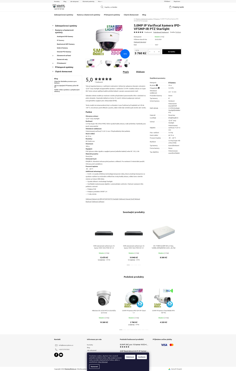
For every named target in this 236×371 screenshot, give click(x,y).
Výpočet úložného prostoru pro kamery (65, 82)
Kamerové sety (62, 59)
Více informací (103, 362)
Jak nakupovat (74, 1)
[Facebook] (56, 355)
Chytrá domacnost (63, 71)
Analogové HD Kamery (65, 36)
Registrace (177, 1)
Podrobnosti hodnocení (161, 32)
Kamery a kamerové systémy (64, 31)
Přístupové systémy (64, 67)
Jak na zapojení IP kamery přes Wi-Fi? (66, 86)
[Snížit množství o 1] (149, 51)
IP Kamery (60, 40)
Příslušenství (61, 63)
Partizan (178, 32)
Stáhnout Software (98, 201)
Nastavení (94, 366)
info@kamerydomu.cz (66, 345)
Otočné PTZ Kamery (64, 52)
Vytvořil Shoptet (176, 369)
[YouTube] (61, 355)
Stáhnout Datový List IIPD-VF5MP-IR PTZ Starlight (102, 199)
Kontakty (57, 1)
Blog (65, 1)
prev (87, 243)
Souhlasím (141, 357)
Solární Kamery (62, 48)
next (180, 243)
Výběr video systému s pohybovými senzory (67, 90)
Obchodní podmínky (88, 1)
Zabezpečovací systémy (66, 25)
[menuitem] (63, 15)
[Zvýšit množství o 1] (159, 51)
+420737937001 (64, 349)
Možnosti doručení (140, 42)
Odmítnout (130, 357)
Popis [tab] (126, 71)
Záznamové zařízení (64, 55)
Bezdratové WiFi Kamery (66, 44)
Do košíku (171, 52)
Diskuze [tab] (140, 71)
